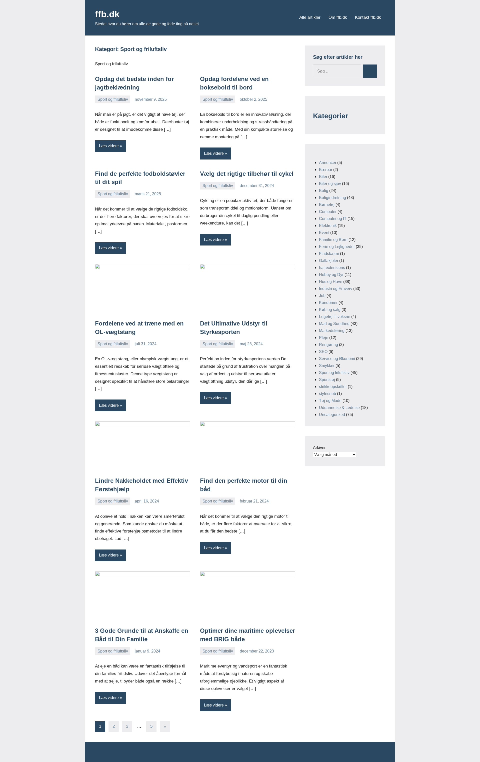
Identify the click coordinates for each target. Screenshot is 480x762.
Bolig (323, 190)
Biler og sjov (330, 184)
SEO (323, 352)
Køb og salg (329, 310)
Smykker (326, 366)
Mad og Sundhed (334, 324)
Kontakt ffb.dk (368, 17)
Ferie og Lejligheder (337, 246)
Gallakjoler (328, 260)
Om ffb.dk (337, 17)
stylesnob (327, 394)
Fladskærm (329, 254)
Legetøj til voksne (334, 316)
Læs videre (109, 146)
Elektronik (328, 226)
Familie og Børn (333, 240)
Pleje (323, 338)
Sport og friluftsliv (113, 99)
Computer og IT (332, 218)
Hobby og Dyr (331, 274)
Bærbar (325, 170)
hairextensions (332, 268)
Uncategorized (332, 414)
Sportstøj (327, 380)
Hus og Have (330, 282)
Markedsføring (331, 330)
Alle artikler (309, 17)
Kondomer (328, 302)
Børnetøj (326, 204)
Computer (327, 212)
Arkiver (319, 448)
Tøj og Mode (330, 400)
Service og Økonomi (337, 358)
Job (322, 296)
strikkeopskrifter (333, 386)
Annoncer (327, 162)
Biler (323, 176)
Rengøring (328, 344)
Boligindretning (332, 198)
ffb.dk (107, 14)
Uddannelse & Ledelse (339, 408)
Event (324, 232)
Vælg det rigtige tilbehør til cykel (247, 173)
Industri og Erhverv (335, 288)
